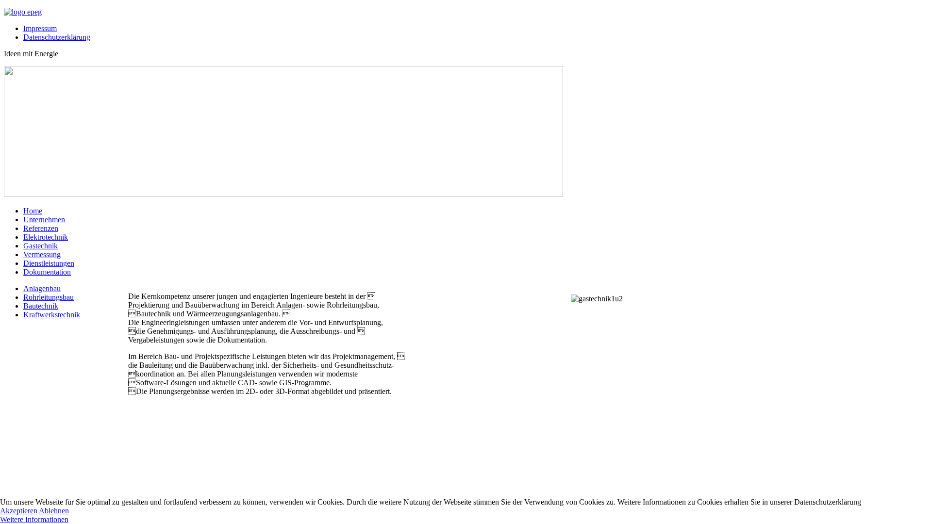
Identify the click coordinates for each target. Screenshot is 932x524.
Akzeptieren (18, 511)
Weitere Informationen (34, 519)
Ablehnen (54, 511)
